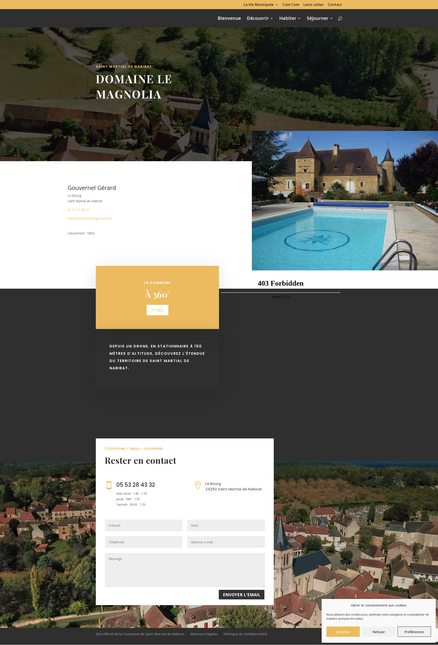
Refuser (379, 631)
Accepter (343, 631)
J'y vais (157, 310)
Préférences (414, 631)
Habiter (287, 19)
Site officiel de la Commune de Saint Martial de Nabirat (140, 634)
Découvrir (258, 19)
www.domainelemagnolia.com (90, 218)
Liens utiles (313, 5)
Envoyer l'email (241, 594)
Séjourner (317, 19)
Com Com (291, 5)
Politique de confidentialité (245, 634)
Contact (335, 5)
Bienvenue (229, 19)
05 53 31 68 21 (78, 209)
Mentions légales (204, 634)
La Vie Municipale (259, 5)
